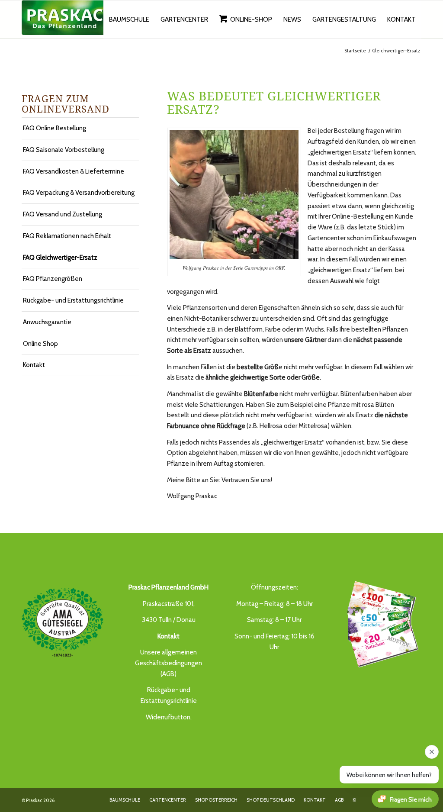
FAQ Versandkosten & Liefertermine (73, 171)
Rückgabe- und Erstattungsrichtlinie (73, 300)
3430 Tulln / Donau (169, 620)
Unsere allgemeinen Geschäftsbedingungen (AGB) (168, 663)
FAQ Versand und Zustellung (62, 214)
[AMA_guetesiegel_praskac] (62, 622)
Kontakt (34, 365)
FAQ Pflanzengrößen (52, 279)
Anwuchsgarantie (47, 322)
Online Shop (40, 344)
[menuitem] (129, 19)
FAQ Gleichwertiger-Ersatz (60, 257)
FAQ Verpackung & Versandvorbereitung (79, 193)
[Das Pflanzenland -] (65, 19)
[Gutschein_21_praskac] (380, 623)
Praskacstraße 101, (169, 604)
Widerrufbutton (168, 717)
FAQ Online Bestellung (54, 128)
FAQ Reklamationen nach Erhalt (67, 236)
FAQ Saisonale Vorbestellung (63, 150)
